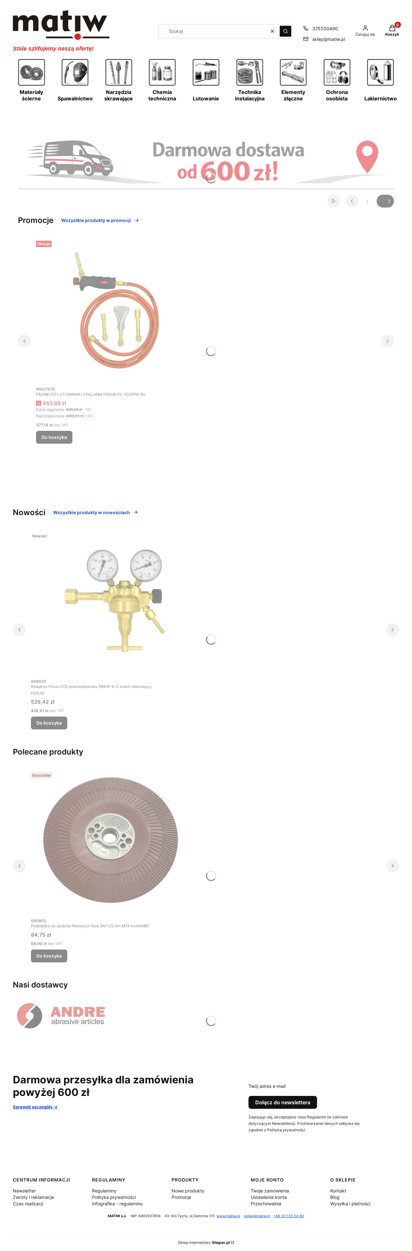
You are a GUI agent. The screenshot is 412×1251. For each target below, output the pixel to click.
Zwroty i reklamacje (33, 1197)
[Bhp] (337, 85)
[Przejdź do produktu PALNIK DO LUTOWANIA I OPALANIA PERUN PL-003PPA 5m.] (116, 310)
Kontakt (338, 1190)
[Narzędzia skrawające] (118, 85)
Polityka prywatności (114, 1197)
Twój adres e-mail (267, 1086)
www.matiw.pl (228, 1216)
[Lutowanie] (206, 85)
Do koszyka (54, 437)
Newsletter (24, 1190)
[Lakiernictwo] (380, 85)
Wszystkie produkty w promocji (96, 220)
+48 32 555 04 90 (288, 1216)
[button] (285, 31)
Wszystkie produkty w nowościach (91, 512)
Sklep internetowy (204, 1242)
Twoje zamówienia (270, 1190)
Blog (335, 1197)
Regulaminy (104, 1190)
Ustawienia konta (269, 1197)
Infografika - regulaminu (117, 1203)
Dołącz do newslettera (282, 1102)
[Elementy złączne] (293, 85)
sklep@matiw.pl (328, 39)
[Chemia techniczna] (162, 85)
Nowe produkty (188, 1190)
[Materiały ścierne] (31, 85)
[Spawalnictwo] (75, 85)
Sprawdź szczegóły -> (35, 1106)
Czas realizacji (28, 1203)
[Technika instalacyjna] (249, 85)
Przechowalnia (266, 1203)
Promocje (181, 1197)
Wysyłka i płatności (350, 1203)
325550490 (325, 28)
